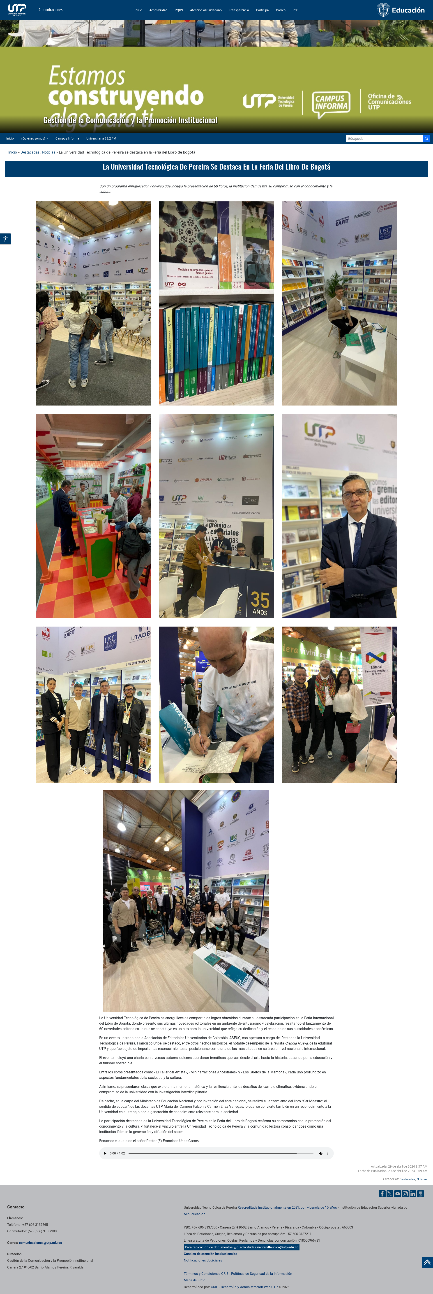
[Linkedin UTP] (413, 1193)
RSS (295, 10)
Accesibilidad (158, 10)
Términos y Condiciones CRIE (206, 1274)
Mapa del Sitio (194, 1280)
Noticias (48, 152)
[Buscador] (426, 138)
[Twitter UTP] (390, 1193)
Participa (262, 10)
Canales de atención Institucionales (210, 1254)
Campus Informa (67, 138)
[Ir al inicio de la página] (427, 1262)
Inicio (138, 10)
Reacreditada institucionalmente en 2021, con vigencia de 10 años (287, 1207)
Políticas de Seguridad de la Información (261, 1274)
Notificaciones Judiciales (203, 1260)
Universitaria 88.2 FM (101, 138)
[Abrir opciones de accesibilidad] (5, 239)
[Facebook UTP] (382, 1193)
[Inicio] (427, 1262)
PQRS (179, 10)
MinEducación (194, 1214)
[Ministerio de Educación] (377, 10)
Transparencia (239, 10)
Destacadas (30, 152)
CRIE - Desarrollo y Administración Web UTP (244, 1287)
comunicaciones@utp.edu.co (40, 1243)
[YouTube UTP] (397, 1193)
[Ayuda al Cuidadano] (420, 1193)
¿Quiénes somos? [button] (33, 138)
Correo (281, 10)
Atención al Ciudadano (206, 10)
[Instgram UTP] (405, 1193)
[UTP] (18, 10)
